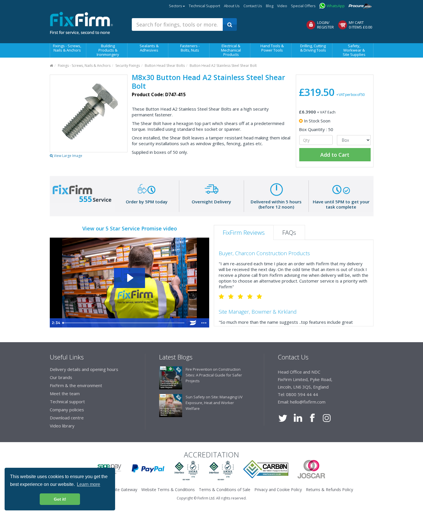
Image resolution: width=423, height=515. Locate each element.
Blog (269, 5)
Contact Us (252, 5)
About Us (232, 5)
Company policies (67, 409)
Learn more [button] (88, 484)
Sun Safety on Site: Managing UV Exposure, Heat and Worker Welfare (214, 402)
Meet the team (65, 393)
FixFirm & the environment (76, 385)
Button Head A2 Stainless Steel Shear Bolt (223, 65)
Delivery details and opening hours (84, 369)
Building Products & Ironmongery (108, 50)
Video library (62, 426)
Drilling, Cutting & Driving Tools (313, 48)
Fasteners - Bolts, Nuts (190, 48)
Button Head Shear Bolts (165, 65)
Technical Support (204, 5)
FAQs (289, 232)
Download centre (67, 418)
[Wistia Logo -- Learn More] (193, 322)
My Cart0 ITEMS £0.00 (360, 25)
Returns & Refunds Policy (329, 489)
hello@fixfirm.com (307, 402)
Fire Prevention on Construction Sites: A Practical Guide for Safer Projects (214, 375)
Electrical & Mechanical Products (231, 50)
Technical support (67, 401)
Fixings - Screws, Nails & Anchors (67, 48)
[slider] (124, 322)
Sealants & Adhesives (149, 48)
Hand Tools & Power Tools (272, 48)
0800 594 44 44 (302, 394)
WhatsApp (336, 5)
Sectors (175, 5)
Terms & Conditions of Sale (224, 489)
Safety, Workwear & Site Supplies (354, 50)
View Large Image (67, 155)
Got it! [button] (60, 499)
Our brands (61, 377)
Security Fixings (127, 65)
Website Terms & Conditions (168, 489)
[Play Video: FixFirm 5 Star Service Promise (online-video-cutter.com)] (129, 278)
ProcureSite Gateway (362, 4)
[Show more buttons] (204, 322)
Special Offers (303, 5)
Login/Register (325, 25)
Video (282, 5)
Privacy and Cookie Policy (278, 489)
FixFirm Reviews (244, 232)
